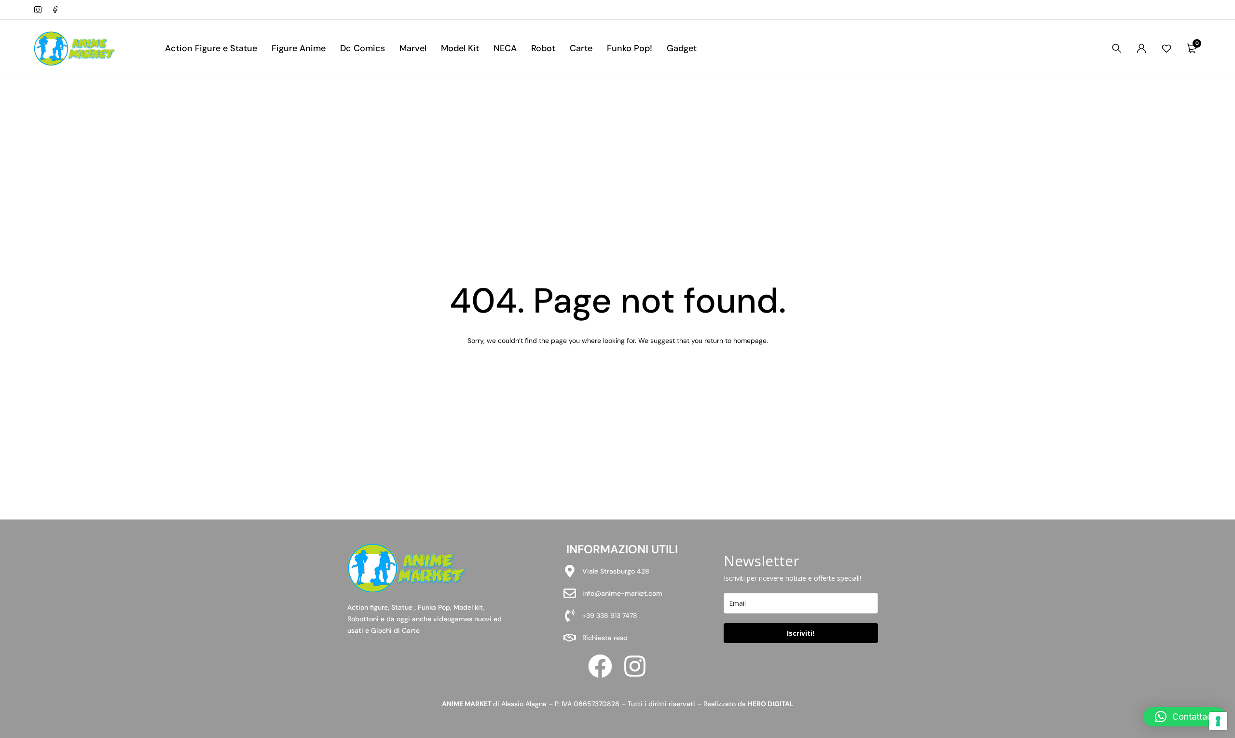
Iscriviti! (800, 633)
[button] (1184, 716)
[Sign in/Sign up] (1141, 48)
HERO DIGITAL (771, 703)
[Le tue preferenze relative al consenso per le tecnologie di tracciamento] (1218, 721)
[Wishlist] (1166, 48)
